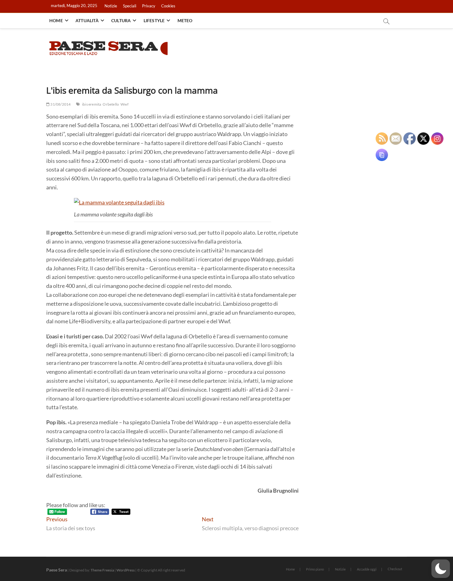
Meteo (185, 20)
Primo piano (315, 569)
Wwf (124, 104)
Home (56, 20)
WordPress (125, 570)
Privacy (148, 5)
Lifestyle (154, 20)
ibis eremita (91, 104)
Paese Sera (56, 569)
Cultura (121, 20)
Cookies (168, 5)
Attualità (87, 20)
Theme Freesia (102, 570)
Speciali (129, 5)
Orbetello (111, 104)
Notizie (110, 5)
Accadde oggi (367, 569)
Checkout (395, 569)
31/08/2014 (60, 104)
